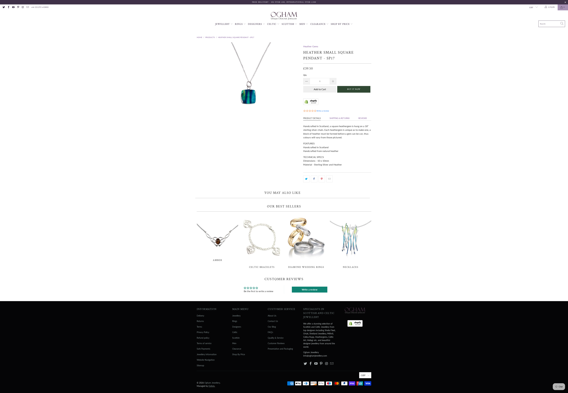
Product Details (312, 118)
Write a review (309, 289)
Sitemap (200, 365)
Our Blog (272, 326)
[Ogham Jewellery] (284, 16)
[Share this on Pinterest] (322, 179)
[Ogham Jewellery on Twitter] (3, 7)
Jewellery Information (207, 354)
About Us (272, 315)
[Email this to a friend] (329, 179)
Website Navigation (206, 360)
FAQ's (270, 332)
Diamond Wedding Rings (306, 242)
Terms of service (204, 343)
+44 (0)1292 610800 (40, 7)
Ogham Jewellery (212, 382)
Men (302, 24)
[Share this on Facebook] (314, 179)
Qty (305, 75)
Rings (239, 24)
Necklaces (350, 242)
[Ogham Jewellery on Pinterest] (18, 7)
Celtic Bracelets (262, 242)
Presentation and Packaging (280, 348)
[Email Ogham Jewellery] (27, 7)
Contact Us (273, 321)
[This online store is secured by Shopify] (310, 104)
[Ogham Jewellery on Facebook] (8, 7)
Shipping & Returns (340, 118)
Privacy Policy (203, 332)
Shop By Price (340, 24)
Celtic (272, 24)
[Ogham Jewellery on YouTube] (13, 7)
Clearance (318, 24)
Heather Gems (310, 46)
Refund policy (203, 338)
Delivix (212, 386)
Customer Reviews (276, 343)
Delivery (200, 315)
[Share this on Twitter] (306, 179)
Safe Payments (203, 348)
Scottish (288, 24)
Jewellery (222, 24)
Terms (199, 326)
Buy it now (353, 89)
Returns (200, 321)
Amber (217, 238)
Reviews (362, 118)
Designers (255, 24)
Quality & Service (275, 338)
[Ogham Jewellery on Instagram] (22, 7)
